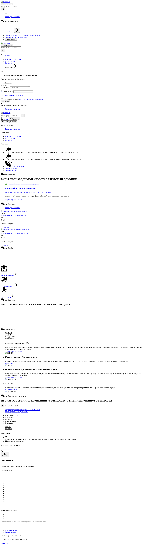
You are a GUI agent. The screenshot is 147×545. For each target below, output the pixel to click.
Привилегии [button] (9, 339)
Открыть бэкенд (11, 530)
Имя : (3, 83)
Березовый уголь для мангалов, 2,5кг (14, 233)
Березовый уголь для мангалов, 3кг (14, 215)
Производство (10, 421)
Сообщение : (5, 87)
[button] (73, 526)
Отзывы (8, 427)
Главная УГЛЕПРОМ (13, 59)
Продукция (9, 423)
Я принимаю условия (23, 99)
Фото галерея (10, 61)
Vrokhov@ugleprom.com (15, 441)
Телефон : (4, 85)
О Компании (10, 417)
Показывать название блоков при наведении (17, 467)
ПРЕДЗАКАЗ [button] (10, 337)
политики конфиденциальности (31, 99)
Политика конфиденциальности (12, 449)
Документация (10, 532)
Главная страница (11, 415)
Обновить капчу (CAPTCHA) (12, 95)
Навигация (5, 121)
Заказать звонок (11, 39)
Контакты (8, 63)
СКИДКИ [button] (8, 333)
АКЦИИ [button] (8, 335)
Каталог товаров (7, 4)
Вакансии (8, 429)
